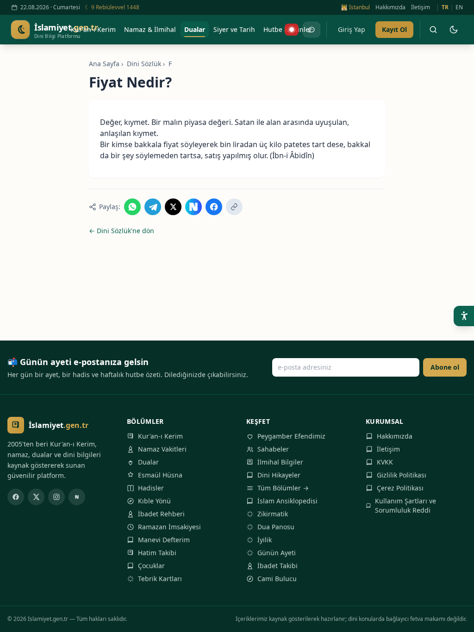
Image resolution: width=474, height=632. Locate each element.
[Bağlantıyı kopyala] (234, 206)
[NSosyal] (77, 497)
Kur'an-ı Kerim (160, 436)
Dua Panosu (275, 526)
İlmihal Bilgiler (280, 462)
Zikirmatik (272, 513)
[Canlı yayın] (292, 30)
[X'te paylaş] (173, 206)
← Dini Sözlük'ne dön (121, 230)
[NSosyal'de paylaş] (193, 206)
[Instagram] (56, 497)
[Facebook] (15, 497)
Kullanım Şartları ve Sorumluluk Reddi (405, 505)
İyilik (264, 539)
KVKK (385, 462)
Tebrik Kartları (160, 578)
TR (445, 7)
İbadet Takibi (277, 565)
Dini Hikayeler (278, 475)
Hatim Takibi (157, 552)
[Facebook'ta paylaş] (214, 206)
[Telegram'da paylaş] (152, 206)
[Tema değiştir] (453, 29)
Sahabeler (273, 449)
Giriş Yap (351, 29)
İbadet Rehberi (161, 513)
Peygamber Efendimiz (291, 436)
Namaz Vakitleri (162, 449)
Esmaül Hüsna (160, 475)
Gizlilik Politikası (401, 475)
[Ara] (433, 29)
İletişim (420, 7)
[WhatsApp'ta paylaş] (132, 206)
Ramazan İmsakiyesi (169, 526)
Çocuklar (151, 565)
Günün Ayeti (276, 552)
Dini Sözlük (144, 63)
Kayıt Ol (394, 29)
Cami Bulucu (277, 578)
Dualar (148, 462)
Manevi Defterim (164, 539)
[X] (36, 497)
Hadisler (151, 487)
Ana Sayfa (104, 63)
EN (459, 7)
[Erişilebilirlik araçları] (464, 316)
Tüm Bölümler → (283, 487)
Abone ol (444, 367)
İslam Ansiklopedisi (287, 500)
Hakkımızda (390, 7)
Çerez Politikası (400, 487)
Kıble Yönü (154, 500)
